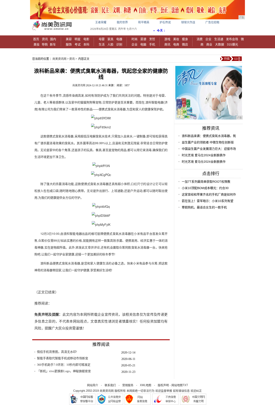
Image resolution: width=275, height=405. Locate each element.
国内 (53, 39)
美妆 (37, 44)
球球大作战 (188, 22)
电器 (119, 39)
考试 (78, 44)
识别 (119, 44)
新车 (53, 44)
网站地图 (177, 385)
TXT (185, 385)
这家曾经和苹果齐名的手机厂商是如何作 (209, 194)
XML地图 (145, 385)
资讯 (45, 39)
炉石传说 (165, 22)
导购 (45, 44)
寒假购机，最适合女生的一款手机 (204, 207)
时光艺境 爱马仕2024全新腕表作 (204, 155)
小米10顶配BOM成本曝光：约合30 (205, 188)
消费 (200, 39)
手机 (152, 44)
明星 (78, 39)
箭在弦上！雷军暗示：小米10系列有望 (207, 201)
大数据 (219, 44)
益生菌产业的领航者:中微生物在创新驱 (208, 142)
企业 (134, 44)
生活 (102, 44)
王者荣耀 (100, 22)
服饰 (69, 44)
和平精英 (143, 22)
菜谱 (143, 39)
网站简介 (92, 385)
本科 (86, 44)
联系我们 (110, 385)
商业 (209, 44)
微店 (185, 44)
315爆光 (232, 44)
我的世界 (122, 22)
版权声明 (163, 385)
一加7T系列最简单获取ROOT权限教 (206, 181)
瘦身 (185, 39)
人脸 (110, 44)
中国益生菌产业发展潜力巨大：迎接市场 (209, 148)
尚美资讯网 (59, 58)
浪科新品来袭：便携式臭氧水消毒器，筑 (209, 136)
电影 (86, 39)
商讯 (167, 44)
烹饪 (152, 39)
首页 (36, 39)
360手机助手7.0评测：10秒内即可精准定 (63, 364)
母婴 (102, 39)
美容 (69, 39)
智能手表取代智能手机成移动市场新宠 (62, 358)
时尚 (134, 39)
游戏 (167, 39)
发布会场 (232, 39)
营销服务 (127, 385)
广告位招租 (212, 22)
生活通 (218, 39)
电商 (176, 44)
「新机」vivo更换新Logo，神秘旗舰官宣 (64, 371)
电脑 (143, 44)
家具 (110, 39)
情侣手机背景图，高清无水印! (57, 351)
